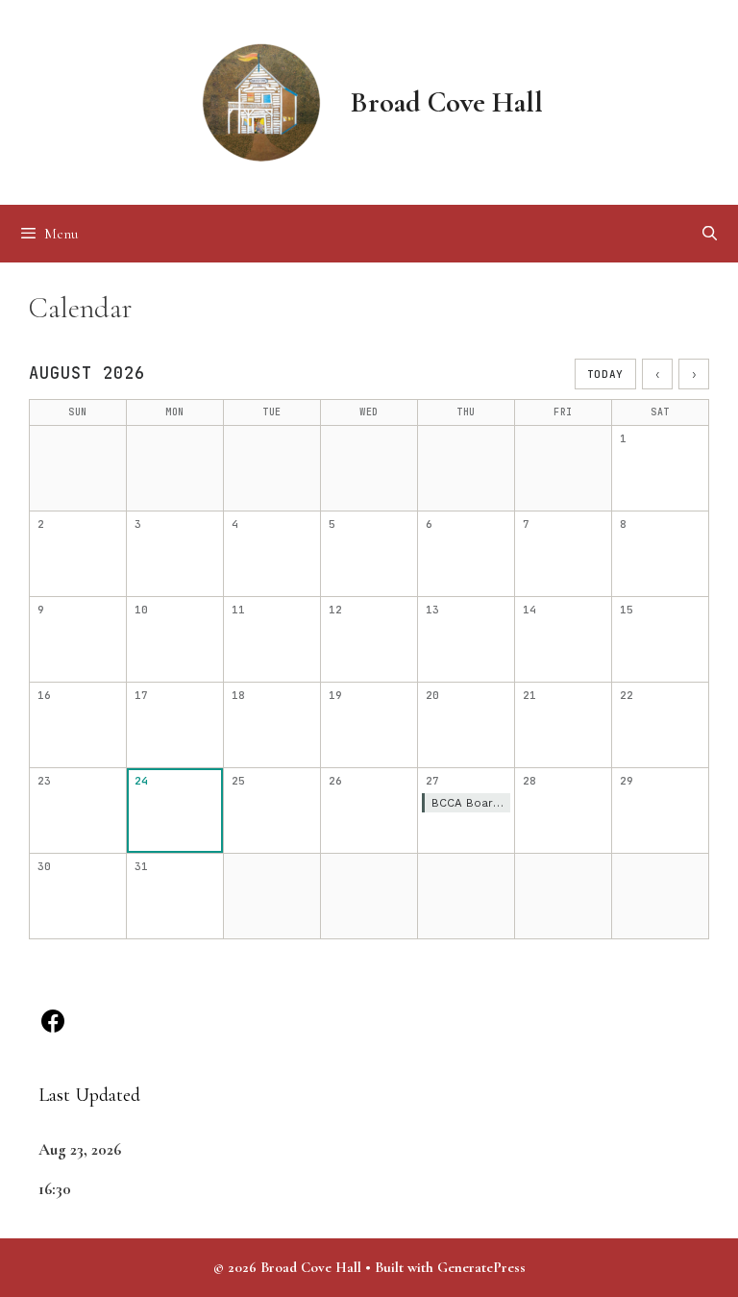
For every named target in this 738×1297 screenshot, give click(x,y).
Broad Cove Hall (447, 102)
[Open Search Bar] (709, 233)
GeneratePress (481, 1267)
